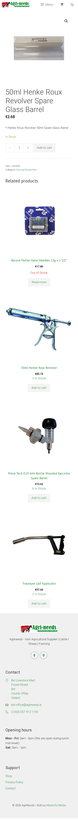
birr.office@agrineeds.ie (26, 705)
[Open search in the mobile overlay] (72, 4)
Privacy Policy (14, 782)
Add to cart (44, 147)
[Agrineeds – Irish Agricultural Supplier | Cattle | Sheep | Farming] (15, 4)
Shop (8, 776)
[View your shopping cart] (62, 4)
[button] (66, 21)
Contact (10, 788)
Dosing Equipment (26, 169)
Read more (39, 282)
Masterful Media (56, 805)
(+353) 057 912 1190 (24, 712)
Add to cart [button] (39, 388)
